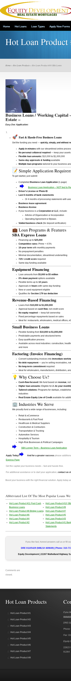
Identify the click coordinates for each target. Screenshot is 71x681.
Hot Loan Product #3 (56, 518)
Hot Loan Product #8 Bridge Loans (26, 511)
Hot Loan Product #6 (19, 515)
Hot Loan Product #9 (56, 507)
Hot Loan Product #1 (20, 613)
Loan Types (38, 26)
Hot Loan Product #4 (19, 518)
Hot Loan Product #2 (19, 522)
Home (6, 26)
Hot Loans (21, 26)
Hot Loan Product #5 (56, 515)
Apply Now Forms (60, 26)
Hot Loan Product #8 (20, 657)
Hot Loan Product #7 (56, 511)
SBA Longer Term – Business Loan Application (44, 448)
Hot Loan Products (21, 65)
